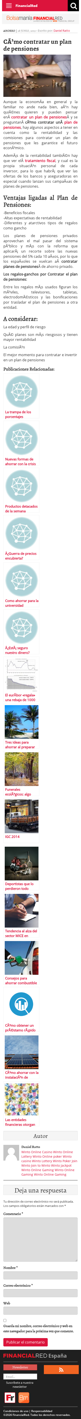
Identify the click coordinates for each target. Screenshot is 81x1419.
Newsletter (20, 1367)
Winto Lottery (42, 1161)
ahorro (9, 30)
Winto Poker (62, 1161)
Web (6, 1303)
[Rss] (61, 1369)
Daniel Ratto (62, 31)
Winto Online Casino (36, 1152)
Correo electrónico (18, 1285)
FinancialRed (27, 5)
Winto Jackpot (61, 1165)
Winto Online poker (47, 1156)
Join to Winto (40, 1165)
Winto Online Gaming (37, 1170)
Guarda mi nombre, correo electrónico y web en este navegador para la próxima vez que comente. (38, 1328)
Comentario (13, 1213)
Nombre (10, 1267)
